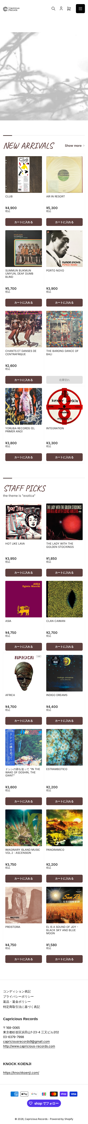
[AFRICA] (23, 673)
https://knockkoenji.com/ (21, 1073)
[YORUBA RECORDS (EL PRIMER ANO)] (23, 406)
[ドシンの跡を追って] (23, 747)
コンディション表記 (17, 991)
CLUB (9, 196)
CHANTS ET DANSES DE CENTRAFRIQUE (20, 352)
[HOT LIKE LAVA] (23, 522)
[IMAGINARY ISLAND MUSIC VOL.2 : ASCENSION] (23, 827)
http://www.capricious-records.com (29, 1046)
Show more (73, 146)
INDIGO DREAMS (56, 695)
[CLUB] (23, 174)
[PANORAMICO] (64, 827)
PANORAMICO (55, 849)
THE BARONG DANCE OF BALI (62, 352)
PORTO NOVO (55, 270)
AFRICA (10, 695)
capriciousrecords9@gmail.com (26, 1041)
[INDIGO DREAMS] (64, 673)
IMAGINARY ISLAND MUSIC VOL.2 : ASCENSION (22, 851)
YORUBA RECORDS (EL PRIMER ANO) (20, 430)
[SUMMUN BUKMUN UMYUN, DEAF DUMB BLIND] (23, 248)
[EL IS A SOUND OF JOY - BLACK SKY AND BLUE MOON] (64, 905)
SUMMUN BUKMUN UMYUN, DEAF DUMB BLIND (19, 273)
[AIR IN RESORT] (64, 174)
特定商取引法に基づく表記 (21, 1007)
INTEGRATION (55, 428)
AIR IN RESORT (55, 196)
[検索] (53, 8)
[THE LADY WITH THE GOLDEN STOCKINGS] (64, 522)
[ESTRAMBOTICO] (64, 747)
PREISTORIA (12, 926)
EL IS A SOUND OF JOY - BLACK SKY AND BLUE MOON (62, 930)
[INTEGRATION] (64, 406)
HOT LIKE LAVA (15, 543)
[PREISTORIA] (23, 905)
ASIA (8, 621)
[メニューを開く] (80, 8)
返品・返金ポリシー (17, 1002)
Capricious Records (36, 1119)
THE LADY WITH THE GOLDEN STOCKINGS (60, 545)
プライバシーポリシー (18, 996)
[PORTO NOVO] (64, 248)
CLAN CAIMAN (55, 621)
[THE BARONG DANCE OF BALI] (64, 329)
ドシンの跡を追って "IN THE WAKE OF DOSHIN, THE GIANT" (22, 772)
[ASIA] (23, 599)
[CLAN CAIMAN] (64, 599)
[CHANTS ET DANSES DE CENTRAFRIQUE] (23, 329)
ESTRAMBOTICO (56, 769)
